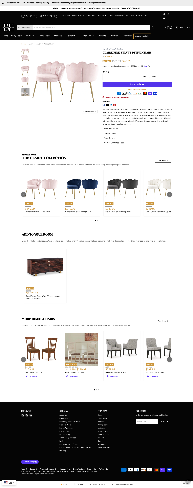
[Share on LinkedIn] (111, 105)
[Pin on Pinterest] (114, 105)
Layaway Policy (65, 15)
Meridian (108, 56)
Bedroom (30, 36)
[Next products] (169, 194)
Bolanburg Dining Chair (74, 372)
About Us (24, 15)
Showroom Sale (142, 36)
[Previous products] (23, 194)
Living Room (16, 36)
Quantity (106, 72)
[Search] (153, 27)
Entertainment (88, 36)
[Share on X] (107, 105)
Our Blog (54, 17)
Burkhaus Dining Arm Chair (116, 372)
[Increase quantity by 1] (122, 77)
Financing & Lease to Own (49, 15)
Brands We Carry (78, 15)
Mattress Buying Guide (139, 15)
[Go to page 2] (97, 220)
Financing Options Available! (116, 97)
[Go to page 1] (95, 220)
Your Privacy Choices (116, 15)
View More (161, 160)
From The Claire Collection (113, 49)
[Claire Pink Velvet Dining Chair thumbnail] (25, 51)
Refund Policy (102, 15)
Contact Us (33, 15)
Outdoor (114, 36)
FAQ (127, 15)
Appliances (127, 36)
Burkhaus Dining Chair (155, 372)
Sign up (165, 421)
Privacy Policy (90, 15)
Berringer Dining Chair (34, 372)
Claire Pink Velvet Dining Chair (37, 212)
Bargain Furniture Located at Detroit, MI (34, 17)
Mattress (58, 36)
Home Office (72, 36)
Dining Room (44, 36)
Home (5, 36)
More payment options (137, 90)
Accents (102, 36)
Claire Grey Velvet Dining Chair (117, 212)
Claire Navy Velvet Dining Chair (78, 212)
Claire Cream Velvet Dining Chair (159, 212)
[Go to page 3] (98, 389)
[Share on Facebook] (104, 105)
